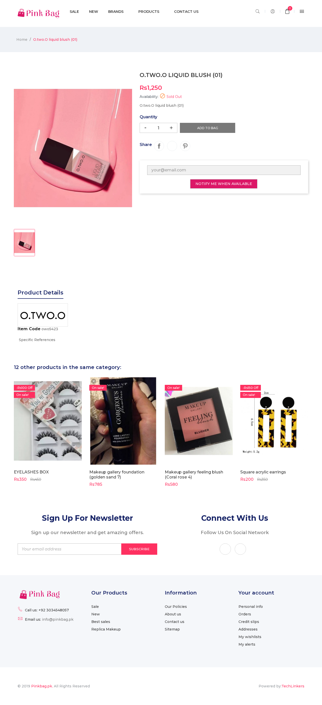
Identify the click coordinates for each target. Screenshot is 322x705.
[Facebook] (225, 549)
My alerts (246, 644)
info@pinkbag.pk (57, 619)
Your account (256, 593)
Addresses (248, 629)
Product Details (40, 292)
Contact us (174, 621)
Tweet (172, 146)
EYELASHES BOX (31, 472)
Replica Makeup (106, 629)
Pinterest (185, 146)
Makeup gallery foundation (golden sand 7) (116, 474)
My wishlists (249, 637)
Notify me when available (223, 183)
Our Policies (176, 606)
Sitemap (172, 629)
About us (173, 614)
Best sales (100, 621)
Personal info (250, 606)
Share (159, 146)
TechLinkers (292, 686)
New (95, 614)
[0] (287, 12)
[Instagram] (240, 549)
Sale (95, 606)
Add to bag (207, 128)
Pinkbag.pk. (42, 686)
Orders (244, 614)
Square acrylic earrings (263, 472)
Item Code (29, 329)
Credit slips (248, 621)
